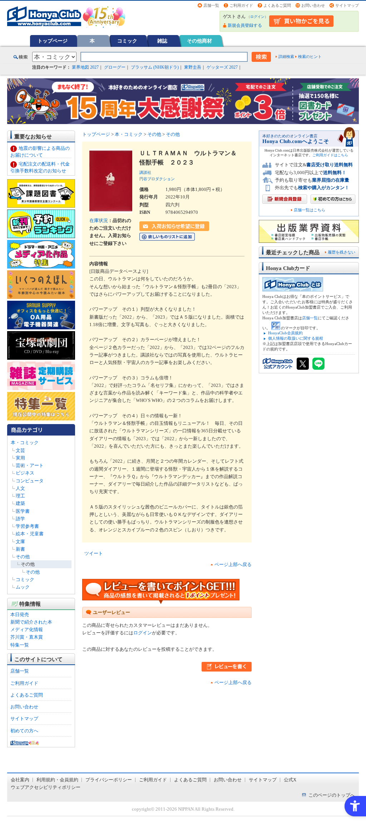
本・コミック (25, 442)
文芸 (20, 450)
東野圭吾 (192, 67)
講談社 (145, 172)
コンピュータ (30, 480)
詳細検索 (286, 56)
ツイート (93, 553)
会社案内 (20, 779)
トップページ (53, 41)
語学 (20, 518)
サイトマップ (347, 5)
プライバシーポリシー (108, 779)
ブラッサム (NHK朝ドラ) (155, 67)
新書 (20, 549)
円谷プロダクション (157, 179)
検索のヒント (310, 56)
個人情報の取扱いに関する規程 (295, 338)
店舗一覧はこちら (309, 210)
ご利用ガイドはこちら (330, 155)
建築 (20, 503)
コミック (127, 41)
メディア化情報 (26, 629)
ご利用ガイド (241, 5)
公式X (290, 779)
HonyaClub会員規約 (285, 333)
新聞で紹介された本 (31, 622)
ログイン (257, 17)
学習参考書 (27, 526)
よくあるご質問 (277, 5)
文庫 (20, 541)
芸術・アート (30, 465)
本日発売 (19, 614)
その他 (23, 556)
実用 (20, 458)
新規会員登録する (245, 25)
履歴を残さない (341, 252)
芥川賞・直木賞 (26, 637)
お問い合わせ (313, 5)
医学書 (23, 511)
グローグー (114, 67)
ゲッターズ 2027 (222, 67)
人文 (20, 488)
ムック (23, 587)
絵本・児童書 (30, 533)
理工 (20, 495)
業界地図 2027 (85, 67)
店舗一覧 (211, 5)
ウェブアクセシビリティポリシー (45, 787)
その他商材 (199, 41)
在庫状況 (98, 220)
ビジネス (25, 473)
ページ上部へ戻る (233, 564)
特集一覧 (19, 645)
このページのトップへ (331, 795)
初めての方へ (24, 730)
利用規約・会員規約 (57, 779)
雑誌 (162, 41)
